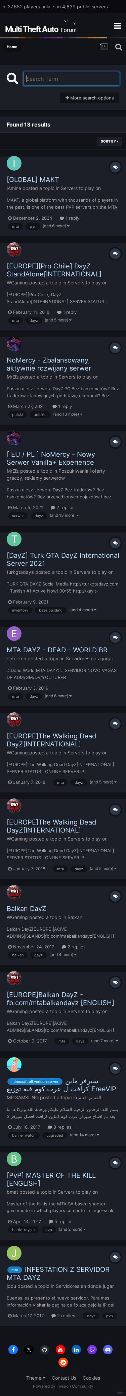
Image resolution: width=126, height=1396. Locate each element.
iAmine (14, 188)
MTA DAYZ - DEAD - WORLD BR (57, 650)
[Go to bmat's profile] (14, 1159)
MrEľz (13, 377)
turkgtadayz (20, 572)
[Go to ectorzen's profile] (14, 633)
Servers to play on (81, 188)
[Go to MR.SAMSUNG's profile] (14, 1064)
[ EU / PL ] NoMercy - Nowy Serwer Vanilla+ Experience (51, 458)
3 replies (62, 1127)
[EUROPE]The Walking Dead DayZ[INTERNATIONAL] (51, 740)
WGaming (17, 282)
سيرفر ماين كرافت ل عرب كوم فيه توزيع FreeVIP (61, 1085)
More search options (91, 97)
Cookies (91, 1378)
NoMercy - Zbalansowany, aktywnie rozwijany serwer (49, 364)
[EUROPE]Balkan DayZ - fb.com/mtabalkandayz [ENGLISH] (60, 999)
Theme (34, 1378)
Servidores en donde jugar (85, 1286)
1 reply (71, 218)
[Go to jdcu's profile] (14, 1253)
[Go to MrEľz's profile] (14, 343)
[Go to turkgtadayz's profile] (14, 539)
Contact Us (64, 1378)
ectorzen (16, 658)
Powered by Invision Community (63, 1386)
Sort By (109, 141)
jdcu (11, 1286)
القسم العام (89, 1097)
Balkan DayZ (26, 909)
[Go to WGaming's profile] (14, 249)
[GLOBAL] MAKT (33, 180)
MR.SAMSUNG (23, 1097)
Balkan (75, 917)
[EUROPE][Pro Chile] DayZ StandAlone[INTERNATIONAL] (54, 270)
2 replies (65, 507)
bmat (12, 1192)
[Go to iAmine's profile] (14, 163)
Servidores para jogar (89, 658)
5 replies (63, 1221)
